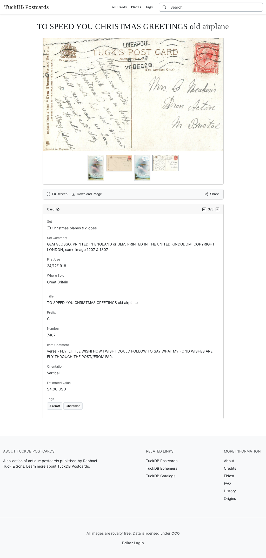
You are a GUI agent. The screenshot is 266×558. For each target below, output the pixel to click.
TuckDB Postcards (161, 461)
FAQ (227, 483)
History (230, 491)
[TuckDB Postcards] (26, 7)
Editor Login (133, 543)
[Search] (164, 7)
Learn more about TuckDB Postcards (57, 466)
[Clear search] (259, 7)
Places (136, 7)
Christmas (73, 406)
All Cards (119, 7)
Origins (230, 498)
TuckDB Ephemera (161, 468)
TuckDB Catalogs (160, 476)
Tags (149, 7)
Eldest (229, 476)
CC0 (175, 533)
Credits (230, 468)
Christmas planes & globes (74, 228)
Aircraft (54, 406)
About (229, 461)
